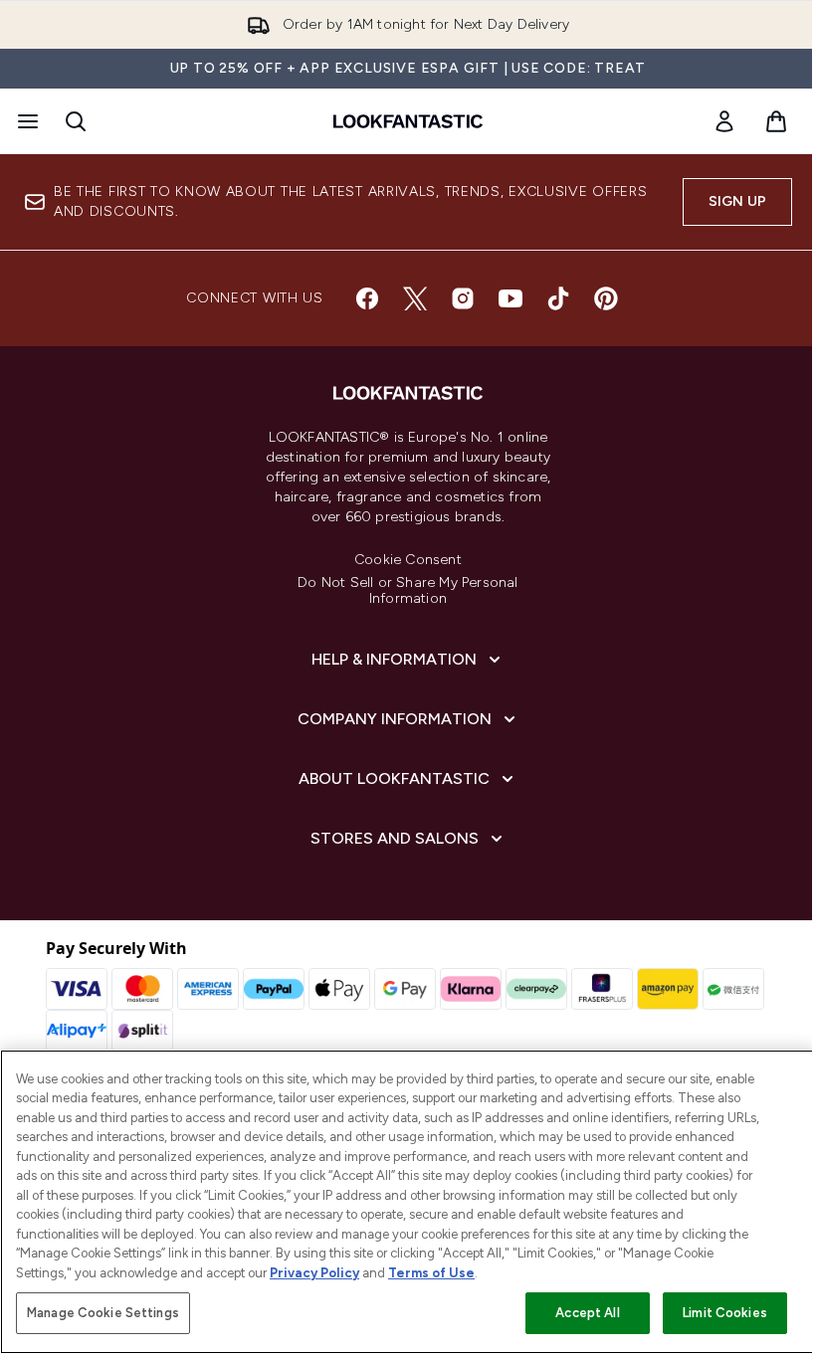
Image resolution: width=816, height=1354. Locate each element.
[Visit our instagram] (463, 298)
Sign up (737, 201)
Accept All (587, 1312)
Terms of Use (431, 1272)
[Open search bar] (76, 121)
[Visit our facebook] (367, 298)
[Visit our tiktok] (558, 298)
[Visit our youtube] (510, 298)
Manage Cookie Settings (103, 1312)
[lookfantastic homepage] (408, 121)
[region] (408, 1202)
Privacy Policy (314, 1272)
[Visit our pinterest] (606, 298)
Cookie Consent (408, 560)
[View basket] (776, 121)
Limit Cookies (725, 1312)
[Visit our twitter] (415, 298)
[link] (724, 121)
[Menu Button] (26, 121)
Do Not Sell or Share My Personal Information (407, 591)
